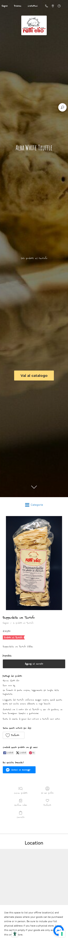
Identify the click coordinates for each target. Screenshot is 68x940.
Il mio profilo (47, 793)
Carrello (20, 817)
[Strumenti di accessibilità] (15, 934)
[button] (13, 735)
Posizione (17, 6)
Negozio (6, 623)
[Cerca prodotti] (62, 107)
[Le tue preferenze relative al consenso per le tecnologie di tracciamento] (62, 934)
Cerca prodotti (20, 793)
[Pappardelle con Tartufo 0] (34, 563)
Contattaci (32, 6)
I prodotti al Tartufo (23, 623)
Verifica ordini (20, 805)
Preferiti (47, 805)
